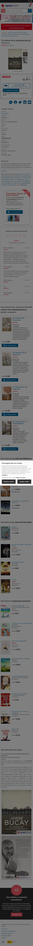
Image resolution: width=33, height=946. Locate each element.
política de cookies (21, 477)
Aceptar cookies (24, 481)
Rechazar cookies (9, 481)
